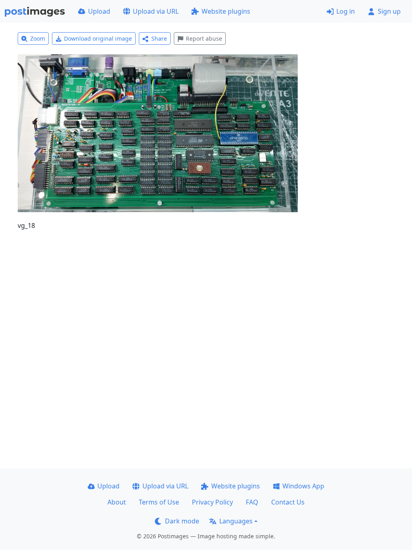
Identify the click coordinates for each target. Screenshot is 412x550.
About (116, 502)
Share (159, 38)
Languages (236, 521)
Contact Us (288, 502)
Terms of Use (159, 502)
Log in (345, 11)
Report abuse (204, 38)
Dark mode (182, 521)
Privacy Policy (212, 502)
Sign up (389, 11)
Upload (99, 11)
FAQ (252, 502)
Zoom (37, 38)
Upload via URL (156, 11)
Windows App (303, 486)
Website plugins (226, 11)
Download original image (98, 38)
